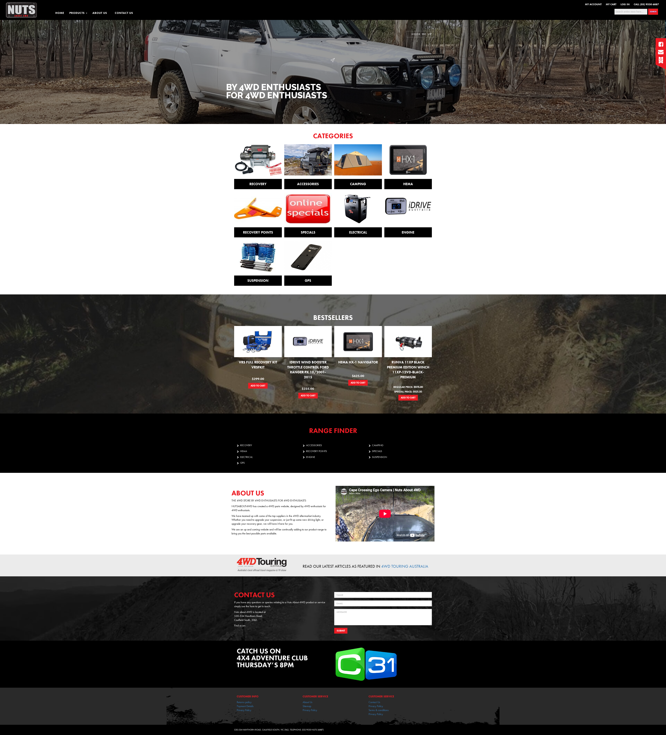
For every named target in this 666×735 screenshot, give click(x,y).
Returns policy (244, 702)
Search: (609, 11)
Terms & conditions (379, 710)
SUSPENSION (379, 457)
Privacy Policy (244, 710)
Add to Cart (258, 385)
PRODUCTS (77, 13)
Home (59, 13)
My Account (593, 4)
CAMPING (377, 445)
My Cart (611, 4)
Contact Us (374, 702)
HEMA (243, 451)
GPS (242, 463)
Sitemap (307, 706)
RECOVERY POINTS (316, 451)
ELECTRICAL (246, 457)
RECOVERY (246, 445)
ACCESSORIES (314, 445)
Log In (625, 4)
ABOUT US (99, 13)
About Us (307, 702)
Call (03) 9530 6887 (646, 4)
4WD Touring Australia (404, 566)
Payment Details (245, 706)
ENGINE (310, 457)
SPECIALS (377, 451)
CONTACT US (124, 13)
